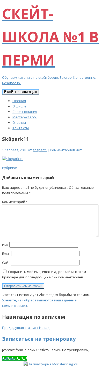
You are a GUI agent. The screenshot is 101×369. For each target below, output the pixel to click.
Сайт (6, 262)
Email (6, 253)
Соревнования (24, 111)
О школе (19, 106)
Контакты (20, 128)
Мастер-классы (24, 117)
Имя (5, 244)
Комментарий (15, 201)
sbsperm (40, 150)
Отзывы (19, 122)
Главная (19, 100)
